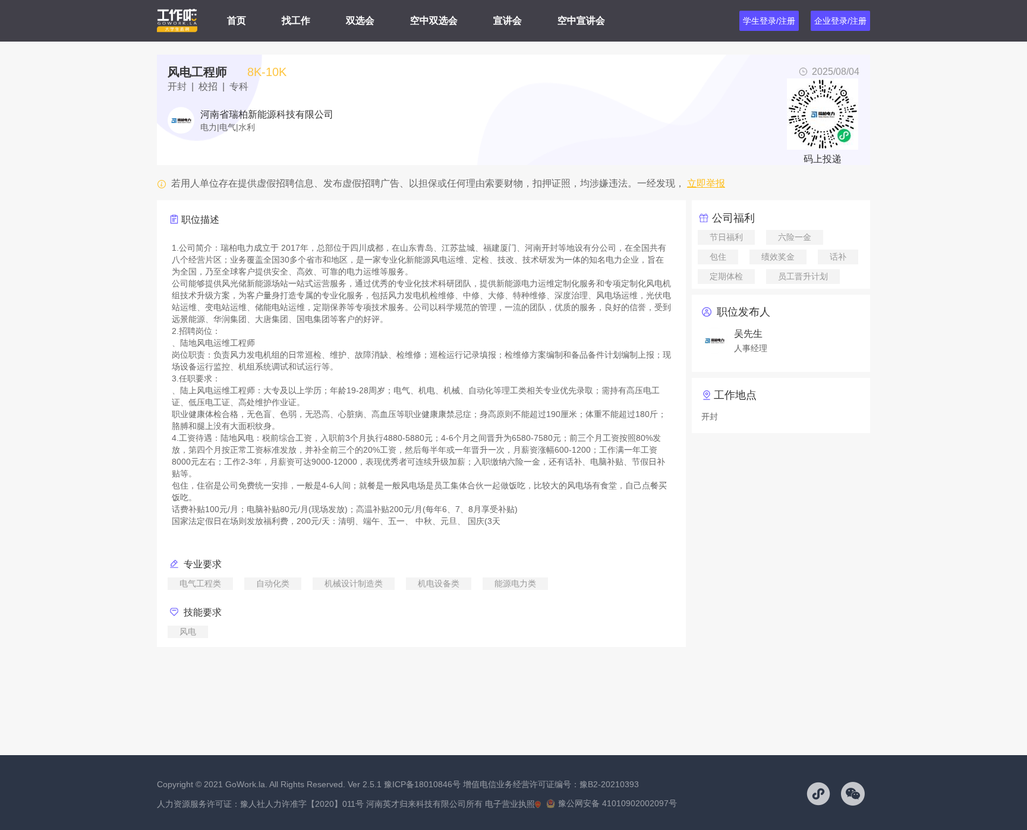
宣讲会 (507, 20)
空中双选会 (434, 20)
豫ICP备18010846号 (422, 784)
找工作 (296, 20)
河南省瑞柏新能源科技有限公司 (266, 114)
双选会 (360, 20)
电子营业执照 (510, 804)
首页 (236, 20)
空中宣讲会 (581, 20)
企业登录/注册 (840, 21)
